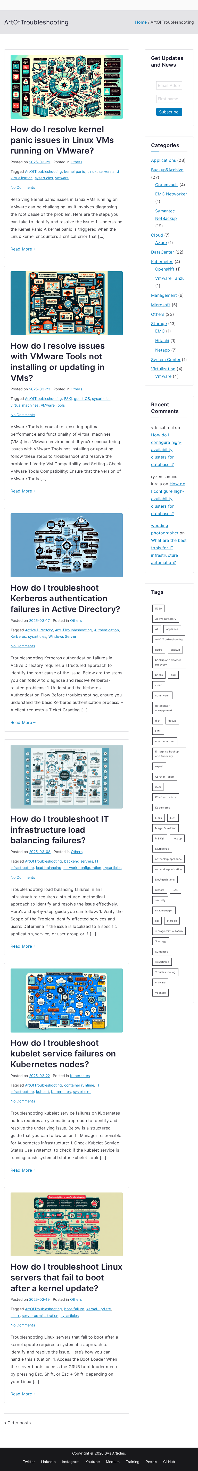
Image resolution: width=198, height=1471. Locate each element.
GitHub (169, 1461)
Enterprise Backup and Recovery (167, 754)
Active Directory (39, 630)
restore (159, 889)
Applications (163, 160)
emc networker (165, 741)
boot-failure (74, 1309)
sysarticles (44, 178)
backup (175, 649)
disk (157, 720)
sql (157, 920)
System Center (165, 359)
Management (164, 295)
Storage (159, 323)
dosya (172, 720)
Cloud (157, 235)
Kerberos (18, 636)
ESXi (68, 398)
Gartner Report (164, 776)
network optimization (168, 869)
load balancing (48, 867)
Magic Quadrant (165, 828)
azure (158, 649)
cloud (158, 685)
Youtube (93, 1461)
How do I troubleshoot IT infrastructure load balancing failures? (60, 829)
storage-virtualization (169, 930)
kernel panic (74, 171)
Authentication (106, 630)
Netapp (162, 350)
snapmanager (164, 910)
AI (156, 629)
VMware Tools (53, 405)
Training (132, 1461)
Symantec (161, 951)
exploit (159, 766)
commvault (162, 695)
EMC (159, 331)
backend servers (78, 861)
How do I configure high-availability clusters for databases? (166, 449)
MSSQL (159, 838)
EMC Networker (171, 193)
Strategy (160, 941)
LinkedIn (48, 1461)
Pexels (151, 1461)
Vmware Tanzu (170, 278)
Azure (161, 242)
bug (173, 674)
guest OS (82, 398)
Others (76, 162)
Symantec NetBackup (166, 214)
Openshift (164, 269)
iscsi (158, 786)
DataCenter (162, 252)
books (159, 674)
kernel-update (98, 1309)
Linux (92, 171)
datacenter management (163, 708)
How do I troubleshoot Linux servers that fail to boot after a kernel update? (66, 1277)
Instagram (70, 1461)
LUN (173, 817)
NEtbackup (162, 848)
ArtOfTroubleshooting (43, 171)
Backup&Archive (167, 169)
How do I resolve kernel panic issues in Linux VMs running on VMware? (62, 140)
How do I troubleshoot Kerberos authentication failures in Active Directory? (65, 598)
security (160, 900)
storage (172, 920)
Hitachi (162, 340)
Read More (21, 249)
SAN (175, 889)
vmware (62, 178)
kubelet (42, 1091)
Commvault (166, 184)
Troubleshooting (165, 972)
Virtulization (163, 368)
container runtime (79, 1085)
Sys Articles (115, 1453)
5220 (158, 608)
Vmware (163, 376)
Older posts (19, 1422)
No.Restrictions (165, 879)
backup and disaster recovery (168, 662)
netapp (177, 838)
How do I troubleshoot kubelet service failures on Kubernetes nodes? (63, 1053)
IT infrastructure (165, 797)
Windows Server (62, 636)
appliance (172, 629)
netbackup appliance (168, 858)
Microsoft (160, 304)
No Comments (23, 187)
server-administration (40, 1315)
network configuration (82, 867)
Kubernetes (80, 1075)
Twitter (29, 1461)
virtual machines (25, 405)
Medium (113, 1461)
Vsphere (160, 992)
